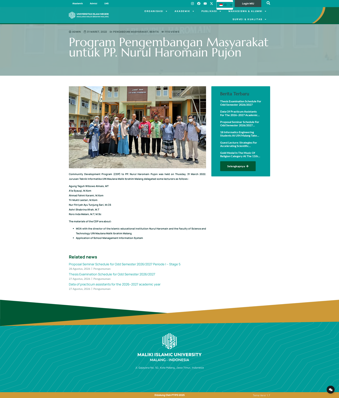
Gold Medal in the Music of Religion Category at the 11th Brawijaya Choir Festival (239, 154)
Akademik (77, 3)
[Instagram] (192, 3)
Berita (154, 31)
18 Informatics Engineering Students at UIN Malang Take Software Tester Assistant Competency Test (238, 133)
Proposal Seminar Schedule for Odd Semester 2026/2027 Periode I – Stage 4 (239, 123)
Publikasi (209, 11)
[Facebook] (199, 3)
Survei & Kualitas (248, 19)
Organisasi (153, 11)
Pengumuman (102, 268)
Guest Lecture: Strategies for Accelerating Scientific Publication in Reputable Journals (238, 144)
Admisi (93, 3)
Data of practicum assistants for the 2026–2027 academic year (114, 284)
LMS (106, 3)
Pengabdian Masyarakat (130, 31)
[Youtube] (205, 3)
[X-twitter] (211, 3)
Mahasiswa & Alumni (245, 11)
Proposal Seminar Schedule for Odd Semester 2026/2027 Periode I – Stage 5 (124, 264)
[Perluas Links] (331, 390)
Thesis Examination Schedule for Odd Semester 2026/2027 (112, 274)
